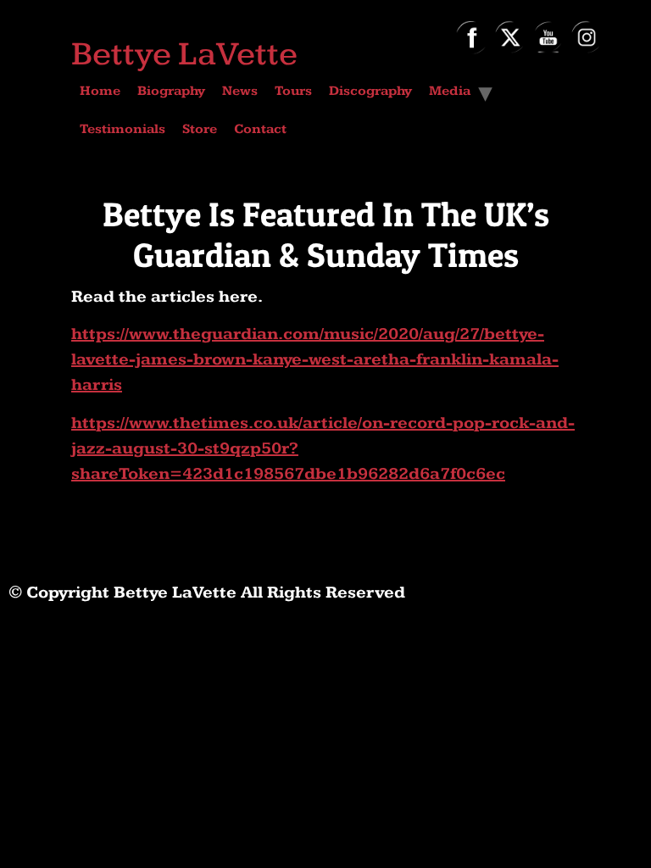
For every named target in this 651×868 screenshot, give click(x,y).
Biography (171, 91)
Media (449, 91)
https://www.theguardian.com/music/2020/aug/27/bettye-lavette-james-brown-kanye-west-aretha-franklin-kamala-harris (315, 359)
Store (199, 129)
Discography (370, 91)
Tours (293, 91)
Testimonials (122, 129)
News (240, 91)
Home (100, 91)
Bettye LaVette (184, 54)
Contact (260, 129)
